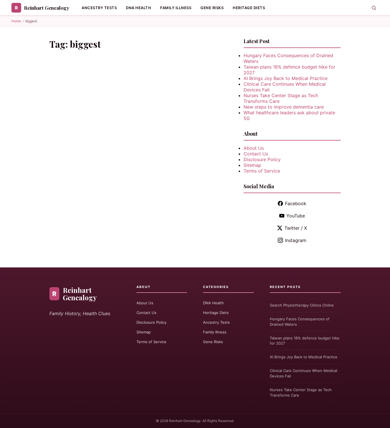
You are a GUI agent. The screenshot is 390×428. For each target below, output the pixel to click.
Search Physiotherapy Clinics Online (302, 305)
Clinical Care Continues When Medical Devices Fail (303, 373)
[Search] (374, 8)
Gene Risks (212, 7)
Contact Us (256, 154)
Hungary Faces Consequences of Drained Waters (299, 322)
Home (16, 21)
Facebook (295, 203)
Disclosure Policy (262, 159)
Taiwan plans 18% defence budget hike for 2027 (304, 341)
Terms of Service (262, 171)
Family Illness (175, 7)
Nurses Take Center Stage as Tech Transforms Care (301, 392)
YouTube (295, 216)
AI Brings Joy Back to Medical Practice (285, 78)
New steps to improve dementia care (284, 107)
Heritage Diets (249, 7)
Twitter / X (295, 228)
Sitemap (252, 165)
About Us (254, 148)
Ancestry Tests (99, 7)
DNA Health (138, 7)
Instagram (295, 240)
